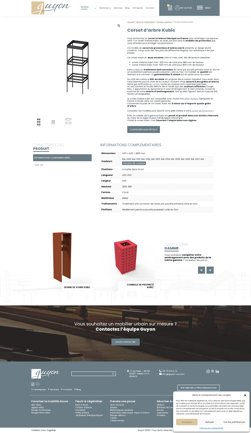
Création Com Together (43, 430)
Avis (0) (39, 164)
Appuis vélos (37, 407)
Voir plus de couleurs (134, 163)
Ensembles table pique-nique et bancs (129, 412)
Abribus (160, 404)
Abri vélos (36, 404)
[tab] (62, 157)
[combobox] (93, 374)
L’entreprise (39, 389)
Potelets (161, 415)
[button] (245, 395)
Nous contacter (125, 341)
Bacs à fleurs (81, 404)
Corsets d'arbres (164, 22)
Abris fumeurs (117, 404)
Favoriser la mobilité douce (49, 401)
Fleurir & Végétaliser (145, 22)
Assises (113, 407)
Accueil (130, 22)
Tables (113, 417)
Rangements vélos (40, 412)
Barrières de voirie (166, 407)
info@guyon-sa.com (173, 374)
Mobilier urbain (85, 8)
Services (118, 8)
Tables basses (117, 420)
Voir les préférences (234, 422)
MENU (208, 7)
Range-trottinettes (41, 410)
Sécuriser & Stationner (172, 401)
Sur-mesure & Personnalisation (198, 387)
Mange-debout (118, 415)
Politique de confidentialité (211, 428)
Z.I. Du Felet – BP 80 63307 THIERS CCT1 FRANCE (139, 374)
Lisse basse (162, 412)
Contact (150, 8)
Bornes (160, 410)
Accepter (187, 422)
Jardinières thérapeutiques (89, 415)
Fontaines (80, 410)
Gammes (104, 8)
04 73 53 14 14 (169, 371)
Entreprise (138, 8)
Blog (127, 8)
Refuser (210, 422)
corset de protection (202, 110)
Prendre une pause (122, 401)
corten (156, 84)
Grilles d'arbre (82, 412)
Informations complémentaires (52, 157)
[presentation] (201, 270)
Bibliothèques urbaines (121, 410)
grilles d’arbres (191, 98)
